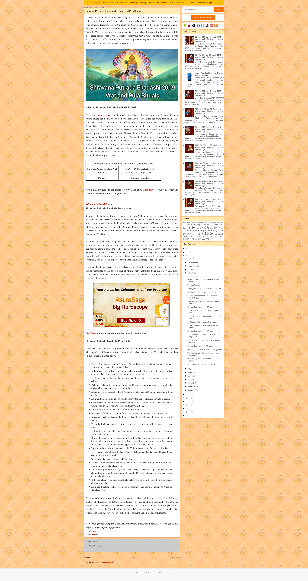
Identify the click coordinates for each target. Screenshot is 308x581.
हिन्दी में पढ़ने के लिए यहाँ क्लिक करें (99, 204)
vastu (197, 239)
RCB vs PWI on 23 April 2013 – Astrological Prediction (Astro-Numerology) (209, 111)
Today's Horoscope (205, 3)
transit (186, 239)
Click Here (149, 189)
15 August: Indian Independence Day (201, 322)
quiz (206, 236)
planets (199, 236)
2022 (188, 249)
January (191, 390)
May (190, 376)
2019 (188, 259)
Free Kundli (124, 3)
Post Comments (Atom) (104, 562)
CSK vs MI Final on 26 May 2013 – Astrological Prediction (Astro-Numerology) (209, 183)
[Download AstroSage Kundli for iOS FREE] (189, 27)
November (192, 266)
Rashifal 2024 (180, 3)
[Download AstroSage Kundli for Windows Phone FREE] (194, 27)
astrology (212, 230)
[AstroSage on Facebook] (198, 27)
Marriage (207, 223)
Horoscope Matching (138, 3)
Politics (217, 225)
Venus (221, 228)
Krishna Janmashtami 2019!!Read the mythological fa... (202, 297)
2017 (188, 398)
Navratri (193, 225)
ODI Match (205, 225)
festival (201, 233)
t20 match (217, 236)
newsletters (187, 236)
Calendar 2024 (153, 3)
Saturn (185, 228)
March (190, 383)
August (191, 276)
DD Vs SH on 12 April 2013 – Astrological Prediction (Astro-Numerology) (209, 57)
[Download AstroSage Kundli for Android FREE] (185, 27)
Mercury (216, 223)
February (191, 386)
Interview (186, 223)
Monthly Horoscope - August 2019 (201, 364)
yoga (203, 239)
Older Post (176, 557)
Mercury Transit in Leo (196, 285)
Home (105, 3)
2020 (188, 256)
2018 (188, 394)
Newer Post (88, 557)
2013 (188, 412)
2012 (188, 415)
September (192, 273)
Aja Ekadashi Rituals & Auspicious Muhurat (204, 292)
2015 (188, 405)
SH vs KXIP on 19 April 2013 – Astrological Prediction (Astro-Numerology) (209, 129)
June (190, 372)
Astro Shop (191, 3)
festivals (95, 534)
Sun (211, 228)
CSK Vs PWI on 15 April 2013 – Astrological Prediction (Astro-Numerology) (209, 147)
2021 (188, 252)
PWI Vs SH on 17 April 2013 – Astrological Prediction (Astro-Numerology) (209, 201)
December (192, 262)
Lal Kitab (217, 3)
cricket (186, 233)
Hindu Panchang (104, 114)
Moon (185, 225)
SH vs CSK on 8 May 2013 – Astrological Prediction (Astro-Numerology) (209, 93)
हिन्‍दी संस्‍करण (114, 3)
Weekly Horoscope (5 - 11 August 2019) (203, 346)
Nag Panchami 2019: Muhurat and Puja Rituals (205, 350)
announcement (194, 230)
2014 (188, 408)
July (189, 369)
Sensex (196, 227)
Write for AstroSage (203, 17)
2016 (188, 401)
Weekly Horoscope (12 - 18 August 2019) (203, 331)
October (191, 269)
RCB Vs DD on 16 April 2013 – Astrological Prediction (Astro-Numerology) (209, 165)
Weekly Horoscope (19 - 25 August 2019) (203, 307)
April (190, 379)
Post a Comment (95, 546)
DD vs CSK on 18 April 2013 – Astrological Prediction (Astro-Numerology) (209, 39)
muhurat (218, 234)
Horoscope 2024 (167, 3)
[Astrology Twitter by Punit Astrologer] (203, 27)
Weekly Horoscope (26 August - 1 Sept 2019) (205, 289)
